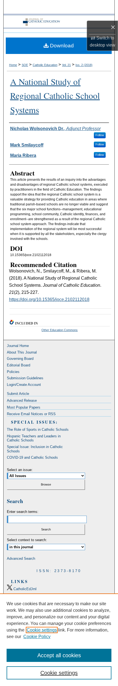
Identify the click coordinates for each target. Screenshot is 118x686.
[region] (59, 639)
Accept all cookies (59, 655)
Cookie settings (42, 630)
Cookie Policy (36, 636)
